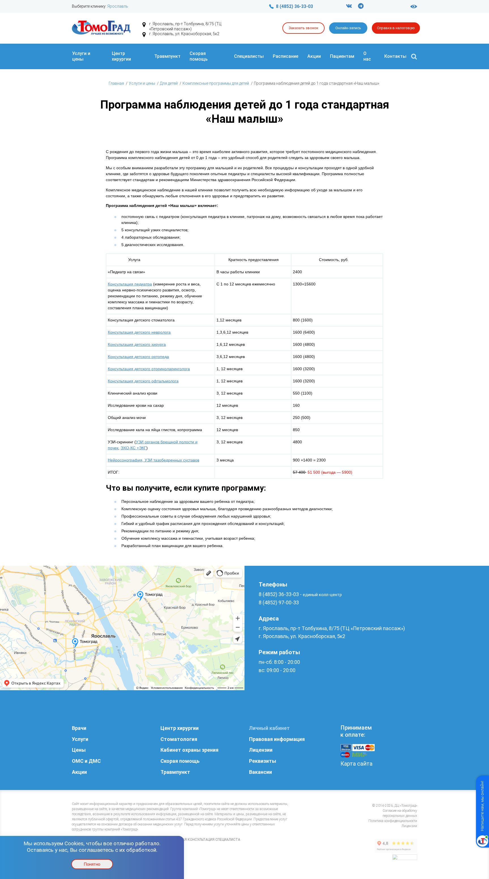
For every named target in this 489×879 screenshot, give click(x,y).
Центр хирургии (121, 56)
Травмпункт (167, 56)
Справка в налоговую (396, 28)
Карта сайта (356, 763)
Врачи (79, 728)
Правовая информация (277, 739)
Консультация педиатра (130, 284)
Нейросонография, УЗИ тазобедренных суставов (153, 460)
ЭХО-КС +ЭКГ (133, 448)
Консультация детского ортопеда (138, 356)
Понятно (92, 864)
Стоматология (178, 739)
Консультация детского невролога (139, 332)
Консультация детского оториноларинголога (149, 369)
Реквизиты (262, 761)
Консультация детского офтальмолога (143, 381)
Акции (314, 56)
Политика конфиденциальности (392, 821)
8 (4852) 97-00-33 (279, 602)
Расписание (285, 56)
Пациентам (342, 56)
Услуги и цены (81, 56)
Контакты (395, 56)
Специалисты (249, 56)
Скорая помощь (199, 56)
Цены (79, 750)
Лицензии (261, 750)
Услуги (80, 739)
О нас (367, 56)
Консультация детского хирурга (137, 344)
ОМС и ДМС (86, 761)
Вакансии (260, 772)
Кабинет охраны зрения (189, 750)
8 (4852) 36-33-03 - (300, 594)
